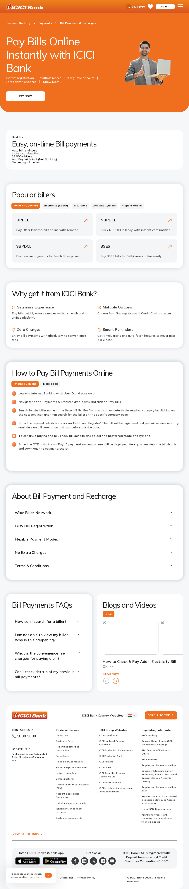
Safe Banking (149, 735)
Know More (51, 82)
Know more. (35, 877)
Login (163, 6)
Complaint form (65, 778)
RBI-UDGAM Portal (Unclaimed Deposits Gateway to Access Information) (159, 800)
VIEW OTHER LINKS (26, 834)
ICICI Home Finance (110, 782)
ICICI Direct (105, 767)
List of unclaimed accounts (71, 803)
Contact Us (62, 735)
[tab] (25, 206)
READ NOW (111, 674)
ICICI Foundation (108, 735)
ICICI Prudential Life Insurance (116, 750)
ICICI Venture (106, 761)
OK (48, 875)
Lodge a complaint (67, 773)
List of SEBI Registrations (156, 809)
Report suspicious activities (72, 767)
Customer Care (64, 741)
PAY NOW (25, 96)
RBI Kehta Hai (149, 759)
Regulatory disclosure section (159, 765)
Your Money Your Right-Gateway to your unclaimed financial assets (157, 818)
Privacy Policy (86, 877)
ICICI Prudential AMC (110, 756)
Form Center (63, 756)
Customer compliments (69, 818)
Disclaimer (66, 877)
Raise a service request (69, 761)
